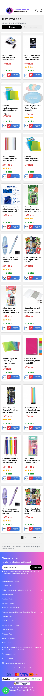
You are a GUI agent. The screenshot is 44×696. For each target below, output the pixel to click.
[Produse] (3, 11)
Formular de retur (7, 629)
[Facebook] (14, 668)
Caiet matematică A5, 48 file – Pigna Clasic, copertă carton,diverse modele (32, 511)
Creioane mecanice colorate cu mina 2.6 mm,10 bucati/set (10, 460)
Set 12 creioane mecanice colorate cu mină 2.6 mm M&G (10, 158)
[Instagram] (30, 668)
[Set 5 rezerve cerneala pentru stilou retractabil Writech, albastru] (11, 43)
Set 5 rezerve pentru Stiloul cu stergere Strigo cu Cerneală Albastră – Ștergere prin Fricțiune (32, 57)
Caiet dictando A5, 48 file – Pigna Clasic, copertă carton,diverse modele (32, 259)
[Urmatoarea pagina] (39, 537)
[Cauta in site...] (36, 10)
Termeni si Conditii (8, 603)
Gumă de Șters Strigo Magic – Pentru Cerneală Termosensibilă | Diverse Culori (33, 108)
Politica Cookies (7, 643)
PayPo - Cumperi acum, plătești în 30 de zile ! (17, 590)
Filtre (12, 27)
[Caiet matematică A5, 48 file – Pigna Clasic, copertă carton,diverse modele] (33, 497)
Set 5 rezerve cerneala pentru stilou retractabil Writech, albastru (9, 57)
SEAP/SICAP (6, 586)
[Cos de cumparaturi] (41, 10)
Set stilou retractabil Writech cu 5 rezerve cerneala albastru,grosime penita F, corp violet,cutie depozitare (10, 511)
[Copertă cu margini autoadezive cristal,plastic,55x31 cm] (33, 296)
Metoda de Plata (7, 599)
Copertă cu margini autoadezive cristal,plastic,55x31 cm (32, 310)
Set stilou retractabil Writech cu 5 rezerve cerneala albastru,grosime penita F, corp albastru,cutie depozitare (10, 259)
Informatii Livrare (7, 594)
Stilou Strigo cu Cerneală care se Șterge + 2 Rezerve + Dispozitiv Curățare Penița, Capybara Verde (32, 209)
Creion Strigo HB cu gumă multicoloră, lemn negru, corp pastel (32, 410)
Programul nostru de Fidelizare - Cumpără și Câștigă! (19, 612)
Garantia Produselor (8, 638)
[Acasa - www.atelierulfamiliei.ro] (17, 10)
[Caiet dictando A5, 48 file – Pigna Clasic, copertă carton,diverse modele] (33, 245)
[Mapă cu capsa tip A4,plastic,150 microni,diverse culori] (11, 346)
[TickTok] (24, 668)
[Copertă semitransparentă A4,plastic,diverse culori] (33, 144)
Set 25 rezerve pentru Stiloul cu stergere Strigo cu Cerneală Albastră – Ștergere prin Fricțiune (10, 209)
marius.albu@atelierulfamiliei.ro (14, 663)
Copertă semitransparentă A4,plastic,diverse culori (31, 158)
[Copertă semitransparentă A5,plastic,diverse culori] (11, 94)
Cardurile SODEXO (8, 621)
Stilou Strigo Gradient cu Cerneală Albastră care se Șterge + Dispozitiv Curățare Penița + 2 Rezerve (32, 460)
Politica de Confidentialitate (20, 573)
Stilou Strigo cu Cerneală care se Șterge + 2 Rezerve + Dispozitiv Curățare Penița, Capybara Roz (11, 310)
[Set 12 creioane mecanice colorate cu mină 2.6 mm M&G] (11, 144)
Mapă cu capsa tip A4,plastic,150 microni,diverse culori (9, 361)
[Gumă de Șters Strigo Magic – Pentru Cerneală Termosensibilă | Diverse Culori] (33, 94)
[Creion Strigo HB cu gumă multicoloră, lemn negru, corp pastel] (33, 396)
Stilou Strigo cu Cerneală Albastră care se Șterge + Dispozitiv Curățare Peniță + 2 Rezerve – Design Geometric (10, 410)
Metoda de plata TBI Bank (10, 625)
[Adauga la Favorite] (4, 75)
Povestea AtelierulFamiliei (10, 581)
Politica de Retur (7, 634)
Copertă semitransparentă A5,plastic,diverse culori (9, 108)
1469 (35, 537)
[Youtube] (19, 668)
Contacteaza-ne (7, 616)
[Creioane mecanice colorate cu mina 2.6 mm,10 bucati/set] (11, 446)
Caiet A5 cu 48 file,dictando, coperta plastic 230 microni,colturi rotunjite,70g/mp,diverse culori (33, 361)
